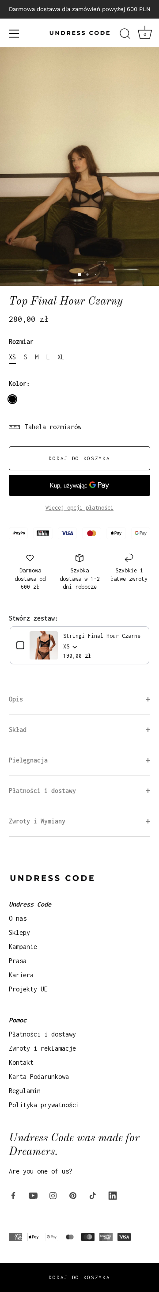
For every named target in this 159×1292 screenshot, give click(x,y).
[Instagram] (53, 1195)
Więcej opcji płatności (79, 507)
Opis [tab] (16, 699)
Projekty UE (28, 989)
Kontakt (21, 1062)
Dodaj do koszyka (79, 1277)
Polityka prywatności (44, 1105)
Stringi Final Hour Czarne (101, 636)
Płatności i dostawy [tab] (42, 790)
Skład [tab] (17, 729)
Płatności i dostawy (42, 1034)
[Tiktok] (92, 1195)
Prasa (17, 960)
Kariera (21, 975)
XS (12, 357)
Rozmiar (21, 341)
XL (60, 357)
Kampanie (23, 946)
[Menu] (14, 33)
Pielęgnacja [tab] (28, 760)
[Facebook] (13, 1195)
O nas (17, 918)
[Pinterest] (72, 1195)
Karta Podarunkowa (39, 1076)
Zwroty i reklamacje (42, 1048)
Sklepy (19, 932)
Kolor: (19, 383)
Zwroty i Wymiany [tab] (37, 821)
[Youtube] (33, 1195)
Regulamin (25, 1090)
